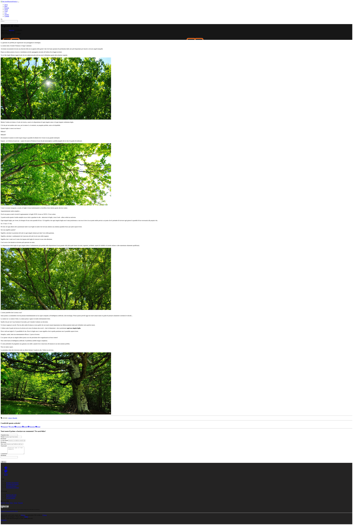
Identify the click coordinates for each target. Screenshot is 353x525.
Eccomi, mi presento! (12, 482)
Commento (4, 453)
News (6, 4)
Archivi (6, 14)
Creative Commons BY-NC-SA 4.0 (9, 511)
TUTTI (3, 503)
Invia (4, 462)
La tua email (4, 440)
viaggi (10, 418)
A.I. (5, 13)
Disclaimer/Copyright (12, 487)
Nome (2, 437)
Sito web (3, 444)
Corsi (6, 11)
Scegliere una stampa (12, 484)
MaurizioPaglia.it (12, 1)
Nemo (6, 9)
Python (45, 515)
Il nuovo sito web (11, 495)
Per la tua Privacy (11, 486)
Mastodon (4, 520)
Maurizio (11, 30)
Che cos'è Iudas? (11, 496)
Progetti (6, 8)
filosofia (15, 418)
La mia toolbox (10, 498)
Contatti (6, 16)
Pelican (23, 515)
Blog (5, 6)
